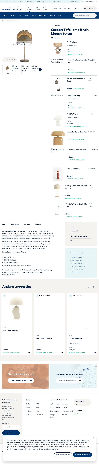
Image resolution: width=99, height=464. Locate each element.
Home (3, 21)
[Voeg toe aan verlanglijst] (4, 295)
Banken (5, 15)
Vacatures (65, 404)
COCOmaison (55, 26)
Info (3, 224)
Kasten (27, 15)
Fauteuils (13, 15)
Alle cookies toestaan (82, 455)
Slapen (28, 407)
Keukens (28, 411)
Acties (64, 8)
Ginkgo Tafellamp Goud (12, 21)
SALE (59, 15)
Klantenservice (54, 411)
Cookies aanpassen (63, 455)
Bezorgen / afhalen (53, 416)
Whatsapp (80, 414)
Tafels (21, 15)
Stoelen (34, 15)
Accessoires (42, 15)
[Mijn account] (78, 8)
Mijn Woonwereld (67, 411)
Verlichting (52, 15)
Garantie (27, 224)
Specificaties (15, 224)
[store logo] (12, 8)
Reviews (38, 224)
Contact (79, 410)
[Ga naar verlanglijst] (80, 8)
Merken (64, 414)
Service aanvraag (55, 407)
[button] (40, 69)
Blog (69, 8)
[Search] (94, 15)
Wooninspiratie (56, 8)
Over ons (65, 407)
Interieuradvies (54, 404)
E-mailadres (5, 424)
